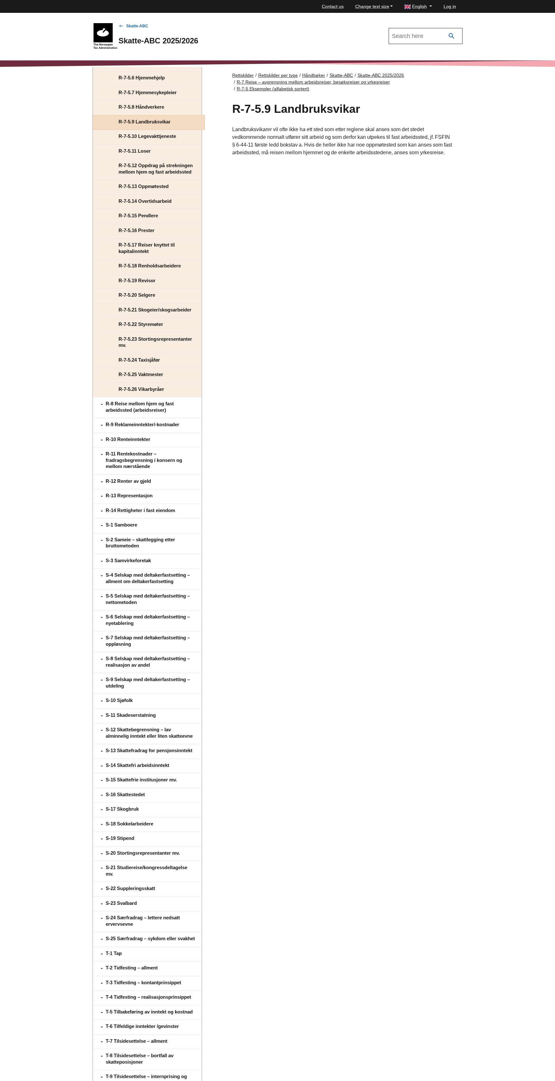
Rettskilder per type (278, 75)
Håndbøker (313, 75)
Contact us (333, 6)
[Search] (451, 36)
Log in (450, 6)
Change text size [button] (372, 6)
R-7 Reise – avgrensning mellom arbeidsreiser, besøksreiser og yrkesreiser (313, 82)
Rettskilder (243, 75)
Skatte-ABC (137, 26)
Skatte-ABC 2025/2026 (380, 75)
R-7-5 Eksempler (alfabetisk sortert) (273, 88)
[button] (418, 6)
